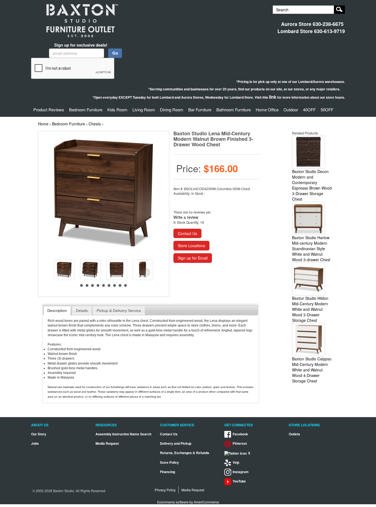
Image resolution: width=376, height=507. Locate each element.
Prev (61, 272)
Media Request (107, 443)
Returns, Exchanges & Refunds (184, 453)
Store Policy (169, 462)
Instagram (241, 472)
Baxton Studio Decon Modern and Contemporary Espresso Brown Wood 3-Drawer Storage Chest (312, 185)
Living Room (143, 109)
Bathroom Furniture (233, 109)
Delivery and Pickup (175, 443)
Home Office (267, 109)
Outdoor (291, 109)
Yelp (236, 462)
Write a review (185, 217)
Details (82, 310)
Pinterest (240, 443)
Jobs (35, 443)
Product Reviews (48, 109)
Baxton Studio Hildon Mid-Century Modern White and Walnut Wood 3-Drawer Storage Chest (310, 309)
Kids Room (117, 109)
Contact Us (187, 233)
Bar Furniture (199, 109)
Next (145, 272)
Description (57, 310)
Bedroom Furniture (85, 109)
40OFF (309, 109)
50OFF (327, 109)
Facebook (240, 434)
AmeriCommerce (206, 502)
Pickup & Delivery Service (119, 310)
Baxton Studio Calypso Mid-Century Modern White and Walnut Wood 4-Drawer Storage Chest (311, 370)
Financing (167, 472)
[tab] (57, 310)
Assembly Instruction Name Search (123, 434)
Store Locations (191, 245)
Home (43, 123)
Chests (95, 123)
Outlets (294, 434)
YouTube (239, 481)
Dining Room (171, 109)
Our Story (38, 434)
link (272, 97)
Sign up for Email (193, 258)
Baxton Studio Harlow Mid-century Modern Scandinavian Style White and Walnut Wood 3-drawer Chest (311, 248)
